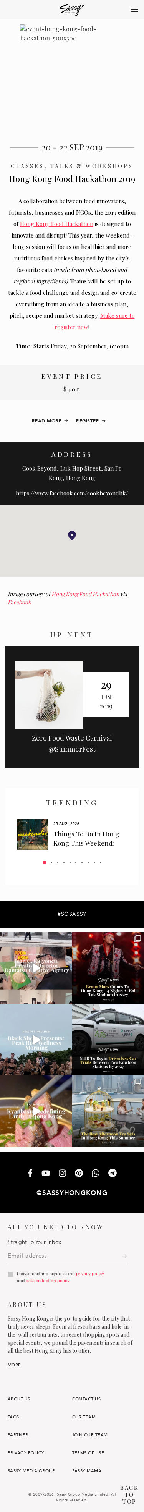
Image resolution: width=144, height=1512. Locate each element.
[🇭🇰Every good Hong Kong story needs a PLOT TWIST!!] (36, 968)
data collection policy (48, 1281)
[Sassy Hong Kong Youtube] (45, 1174)
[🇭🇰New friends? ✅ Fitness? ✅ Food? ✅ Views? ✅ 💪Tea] (36, 1040)
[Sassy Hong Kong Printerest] (79, 1174)
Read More (47, 421)
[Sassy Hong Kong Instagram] (62, 1174)
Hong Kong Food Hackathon (56, 224)
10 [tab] (100, 862)
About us (19, 1399)
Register (87, 421)
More (14, 1365)
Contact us (86, 1399)
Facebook (19, 602)
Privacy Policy (26, 1453)
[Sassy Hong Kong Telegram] (112, 1174)
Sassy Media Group (31, 1471)
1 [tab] (44, 862)
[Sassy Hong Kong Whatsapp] (95, 1174)
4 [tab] (64, 862)
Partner (18, 1435)
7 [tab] (82, 862)
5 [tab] (70, 862)
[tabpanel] (72, 834)
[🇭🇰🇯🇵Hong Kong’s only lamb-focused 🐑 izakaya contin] (36, 1111)
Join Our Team (90, 1435)
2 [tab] (51, 862)
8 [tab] (88, 862)
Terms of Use (88, 1453)
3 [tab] (57, 862)
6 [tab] (75, 862)
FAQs (13, 1417)
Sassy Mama (87, 1471)
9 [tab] (94, 862)
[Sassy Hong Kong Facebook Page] (30, 1174)
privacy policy (90, 1274)
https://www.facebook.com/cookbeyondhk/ (72, 493)
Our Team (84, 1417)
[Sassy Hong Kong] (72, 10)
